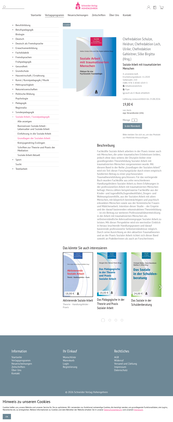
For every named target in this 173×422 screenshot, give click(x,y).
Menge (126, 120)
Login (66, 363)
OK (6, 416)
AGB (116, 357)
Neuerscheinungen (21, 363)
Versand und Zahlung (125, 363)
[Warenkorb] (161, 7)
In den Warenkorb (132, 126)
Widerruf (119, 360)
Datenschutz (121, 370)
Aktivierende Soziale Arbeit (78, 300)
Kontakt (15, 373)
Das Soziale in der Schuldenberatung (141, 302)
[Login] (148, 7)
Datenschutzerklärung (113, 410)
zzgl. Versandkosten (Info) (133, 113)
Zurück (67, 24)
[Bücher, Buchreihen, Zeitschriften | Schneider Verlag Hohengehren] (86, 5)
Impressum (120, 366)
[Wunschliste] (154, 7)
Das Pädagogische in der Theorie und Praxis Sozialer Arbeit (110, 303)
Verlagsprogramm (20, 360)
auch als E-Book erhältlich (137, 93)
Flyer (127, 89)
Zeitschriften (18, 366)
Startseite (16, 357)
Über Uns (16, 370)
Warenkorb (68, 360)
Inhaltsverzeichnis (133, 86)
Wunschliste (69, 357)
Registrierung (70, 366)
